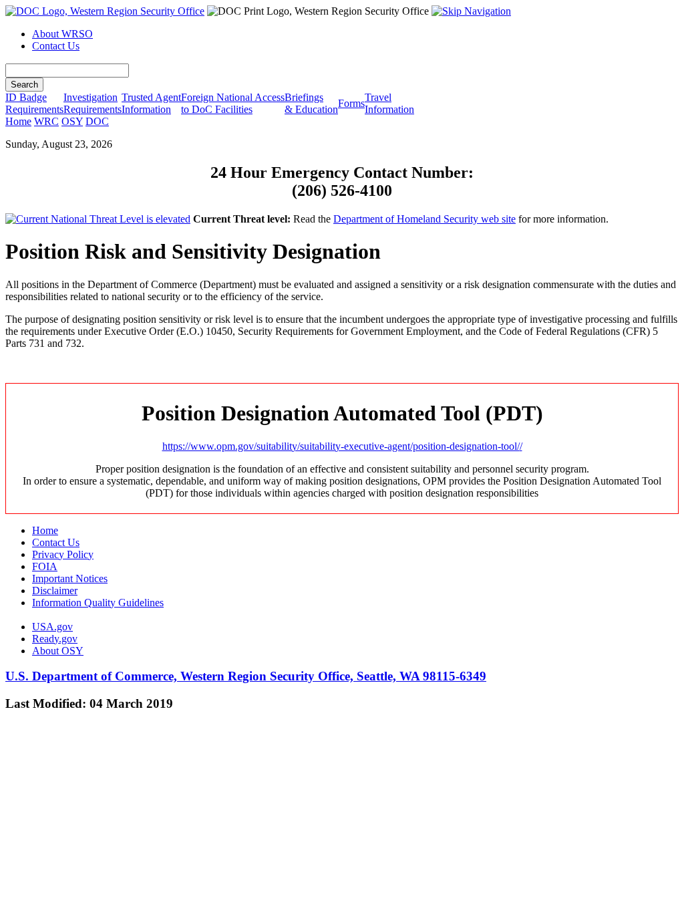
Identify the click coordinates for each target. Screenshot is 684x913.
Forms (351, 103)
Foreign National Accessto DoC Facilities (233, 103)
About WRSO (62, 33)
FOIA (44, 566)
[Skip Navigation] (471, 11)
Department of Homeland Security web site (424, 219)
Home (18, 121)
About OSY (57, 650)
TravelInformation (389, 103)
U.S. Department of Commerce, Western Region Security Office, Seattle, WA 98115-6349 (245, 676)
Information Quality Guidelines (98, 602)
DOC (97, 121)
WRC (46, 121)
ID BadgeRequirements (34, 103)
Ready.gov (54, 638)
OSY (72, 121)
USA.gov (52, 626)
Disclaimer (54, 590)
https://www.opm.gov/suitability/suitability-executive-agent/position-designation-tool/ (341, 446)
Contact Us (55, 45)
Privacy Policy (63, 554)
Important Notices (70, 578)
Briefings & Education (311, 103)
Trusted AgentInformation (151, 103)
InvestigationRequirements (92, 103)
